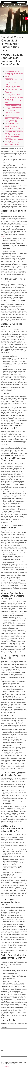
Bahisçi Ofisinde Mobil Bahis (12, 121)
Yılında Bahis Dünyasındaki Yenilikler (14, 73)
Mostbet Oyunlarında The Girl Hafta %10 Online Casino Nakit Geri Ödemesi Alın (14, 136)
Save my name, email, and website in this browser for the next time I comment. (13, 1063)
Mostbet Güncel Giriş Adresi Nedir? (14, 128)
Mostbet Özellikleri (9, 115)
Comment (4, 1027)
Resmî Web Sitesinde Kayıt (11, 126)
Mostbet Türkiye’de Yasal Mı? (12, 71)
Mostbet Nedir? (9, 78)
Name (3, 1044)
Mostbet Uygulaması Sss (11, 110)
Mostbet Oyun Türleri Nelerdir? (12, 74)
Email (2, 1050)
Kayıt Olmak (8, 141)
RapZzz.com (4, 236)
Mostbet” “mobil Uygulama (11, 120)
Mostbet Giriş (8, 92)
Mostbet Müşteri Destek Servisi (13, 105)
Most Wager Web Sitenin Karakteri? (14, 139)
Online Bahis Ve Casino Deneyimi (13, 104)
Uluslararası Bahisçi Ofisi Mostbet (13, 130)
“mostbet (7, 76)
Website (3, 1055)
